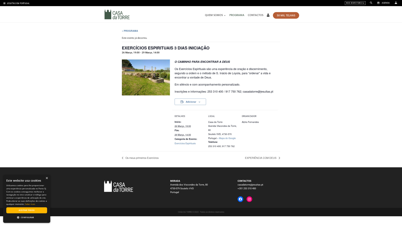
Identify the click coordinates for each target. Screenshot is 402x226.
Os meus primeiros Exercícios (142, 158)
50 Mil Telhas (286, 15)
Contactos (255, 15)
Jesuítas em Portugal (18, 3)
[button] (26, 217)
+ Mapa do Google (226, 138)
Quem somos (214, 15)
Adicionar (191, 101)
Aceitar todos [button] (27, 210)
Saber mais (30, 204)
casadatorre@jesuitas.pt (250, 184)
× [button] (47, 178)
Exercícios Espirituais (185, 143)
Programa (236, 15)
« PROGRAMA (130, 30)
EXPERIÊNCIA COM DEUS (261, 158)
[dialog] (26, 199)
